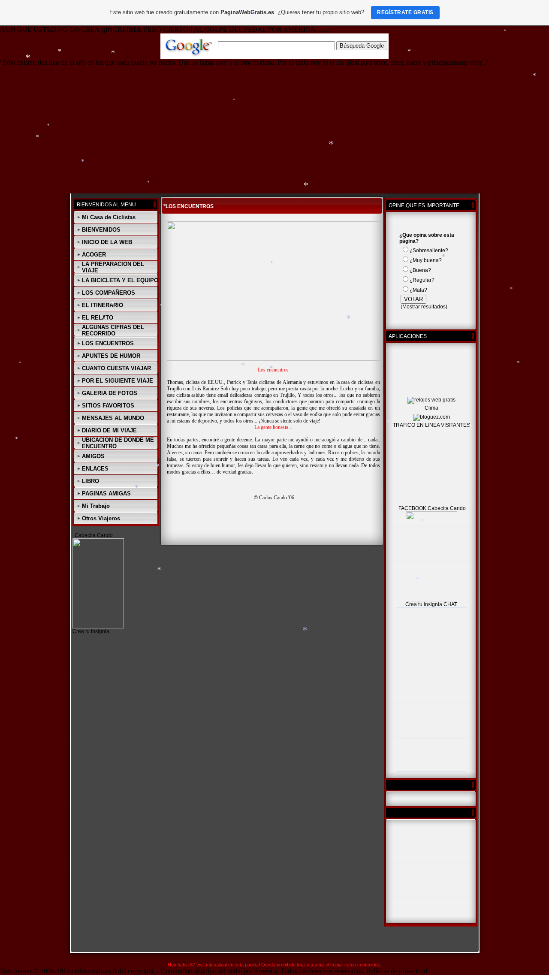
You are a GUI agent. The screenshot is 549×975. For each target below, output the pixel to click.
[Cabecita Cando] (98, 627)
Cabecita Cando (94, 535)
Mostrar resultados (424, 307)
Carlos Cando (273, 498)
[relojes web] (428, 393)
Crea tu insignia (90, 631)
